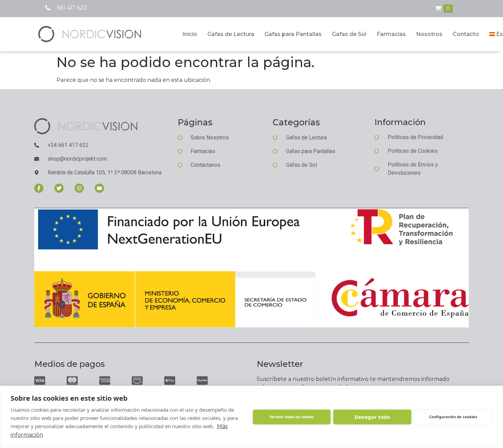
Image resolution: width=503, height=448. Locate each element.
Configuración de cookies (453, 416)
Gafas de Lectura (230, 34)
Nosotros (429, 34)
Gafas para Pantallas (293, 34)
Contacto (466, 34)
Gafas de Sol (349, 34)
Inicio (189, 34)
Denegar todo (372, 416)
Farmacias (391, 34)
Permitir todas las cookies (292, 416)
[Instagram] (79, 188)
